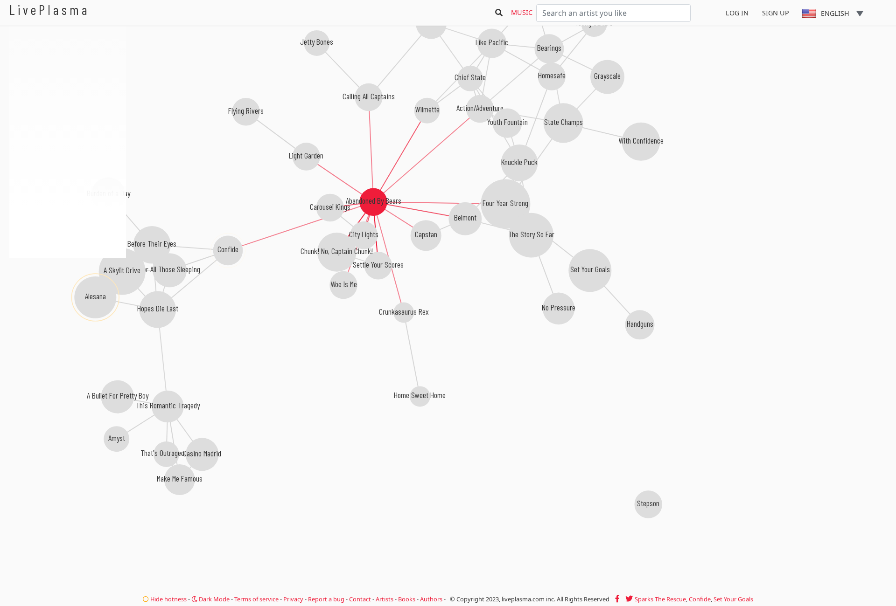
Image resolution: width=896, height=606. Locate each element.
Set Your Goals (733, 599)
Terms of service (256, 599)
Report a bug (326, 599)
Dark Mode (213, 599)
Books (406, 599)
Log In (737, 12)
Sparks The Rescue (660, 599)
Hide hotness (168, 599)
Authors (431, 599)
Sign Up (775, 12)
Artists (384, 599)
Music (521, 12)
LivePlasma (49, 9)
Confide (700, 599)
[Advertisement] (67, 307)
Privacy (293, 599)
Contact (360, 599)
